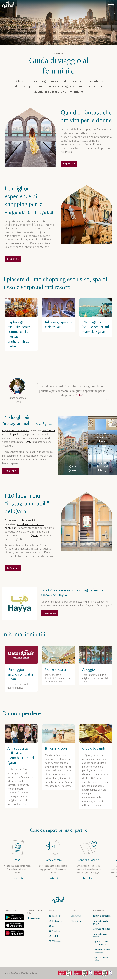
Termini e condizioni (102, 915)
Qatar (29, 442)
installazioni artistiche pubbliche (24, 526)
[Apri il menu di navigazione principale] (111, 5)
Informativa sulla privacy (100, 922)
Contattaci (76, 915)
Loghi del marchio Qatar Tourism (101, 943)
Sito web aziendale (101, 928)
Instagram (57, 920)
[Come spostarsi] (58, 665)
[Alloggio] (96, 665)
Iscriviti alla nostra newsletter (101, 951)
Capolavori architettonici (15, 430)
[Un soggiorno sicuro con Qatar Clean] (21, 669)
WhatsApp (57, 941)
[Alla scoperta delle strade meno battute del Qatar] (21, 766)
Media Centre (77, 920)
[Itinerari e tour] (58, 757)
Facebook (56, 915)
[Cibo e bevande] (96, 766)
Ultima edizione (34, 918)
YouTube (56, 931)
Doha (78, 395)
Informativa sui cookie (100, 935)
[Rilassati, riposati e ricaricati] (58, 315)
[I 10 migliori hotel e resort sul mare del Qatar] (96, 317)
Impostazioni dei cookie (100, 959)
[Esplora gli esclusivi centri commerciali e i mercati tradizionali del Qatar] (21, 324)
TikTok (55, 936)
